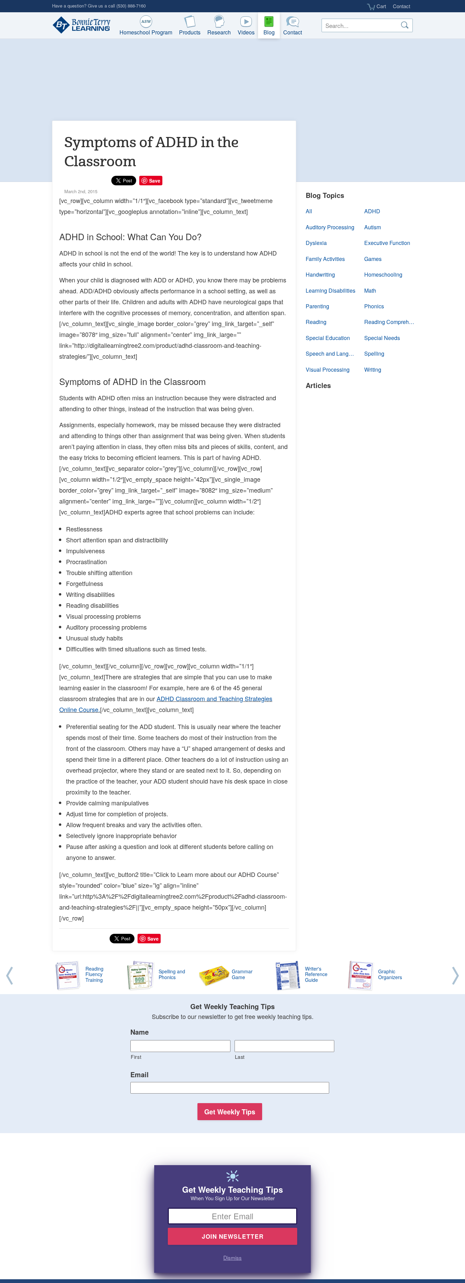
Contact (401, 6)
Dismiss (232, 1257)
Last (240, 1056)
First (136, 1056)
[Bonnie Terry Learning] (80, 25)
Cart (380, 6)
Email (139, 1074)
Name (139, 1032)
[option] (232, 976)
